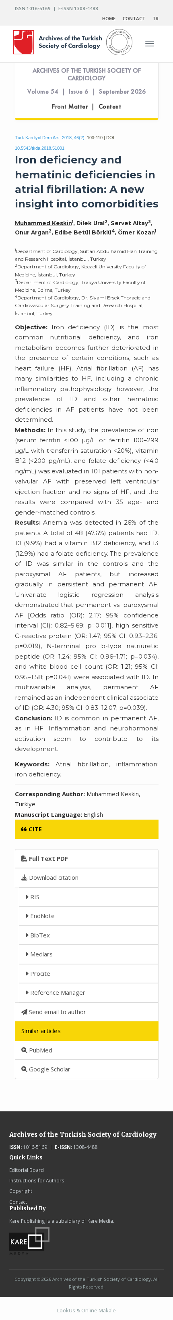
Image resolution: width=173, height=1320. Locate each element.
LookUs (66, 1310)
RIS (34, 897)
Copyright (20, 1191)
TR (155, 18)
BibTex (39, 935)
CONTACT (134, 18)
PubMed (39, 1050)
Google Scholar (48, 1069)
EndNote (42, 916)
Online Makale (98, 1310)
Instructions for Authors (36, 1180)
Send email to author (56, 1012)
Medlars (41, 954)
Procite (39, 973)
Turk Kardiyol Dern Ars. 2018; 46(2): (50, 137)
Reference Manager (57, 992)
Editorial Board (26, 1170)
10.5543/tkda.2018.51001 (39, 148)
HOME (108, 18)
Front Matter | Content (86, 107)
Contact (18, 1202)
